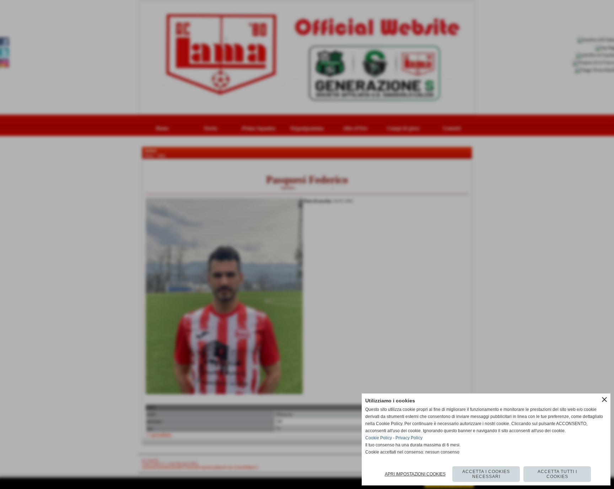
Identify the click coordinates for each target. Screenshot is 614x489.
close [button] (604, 399)
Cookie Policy (378, 437)
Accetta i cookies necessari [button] (486, 474)
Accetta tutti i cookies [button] (557, 474)
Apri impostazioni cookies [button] (415, 474)
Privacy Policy (408, 437)
